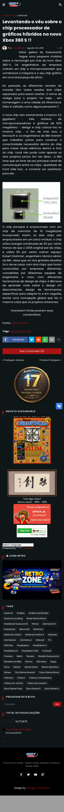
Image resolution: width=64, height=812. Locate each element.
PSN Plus (8, 645)
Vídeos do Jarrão (13, 683)
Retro (19, 656)
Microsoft (24, 629)
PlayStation (23, 645)
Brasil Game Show (36, 618)
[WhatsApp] (45, 340)
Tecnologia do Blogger (18, 729)
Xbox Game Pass (13, 688)
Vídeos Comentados (40, 677)
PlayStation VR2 (30, 650)
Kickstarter (9, 629)
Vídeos (21, 677)
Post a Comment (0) (32, 351)
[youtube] (35, 774)
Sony (6, 667)
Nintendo (38, 629)
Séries (7, 672)
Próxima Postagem (50, 360)
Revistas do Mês (12, 661)
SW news (41, 661)
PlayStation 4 (40, 645)
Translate (27, 548)
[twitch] (43, 774)
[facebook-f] (21, 774)
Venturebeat (20, 323)
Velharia (8, 677)
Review (30, 656)
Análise (21, 613)
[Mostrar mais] (59, 340)
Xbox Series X (52, 688)
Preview (8, 656)
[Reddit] (38, 340)
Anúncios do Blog (13, 618)
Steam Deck (31, 667)
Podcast (46, 650)
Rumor (28, 661)
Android (8, 613)
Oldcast (40, 640)
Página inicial (9, 15)
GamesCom (49, 623)
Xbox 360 (26, 331)
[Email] (52, 340)
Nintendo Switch (12, 634)
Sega (53, 661)
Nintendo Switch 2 (34, 634)
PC (49, 640)
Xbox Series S (33, 688)
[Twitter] (32, 340)
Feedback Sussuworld (16, 623)
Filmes (35, 623)
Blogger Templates (39, 788)
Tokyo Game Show (49, 672)
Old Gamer (10, 640)
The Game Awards (25, 672)
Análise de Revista (38, 613)
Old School (26, 640)
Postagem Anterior (14, 360)
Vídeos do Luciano (37, 683)
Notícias (23, 15)
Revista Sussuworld (48, 656)
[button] (4, 4)
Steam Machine (50, 667)
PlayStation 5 (11, 650)
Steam (17, 667)
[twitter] (28, 774)
